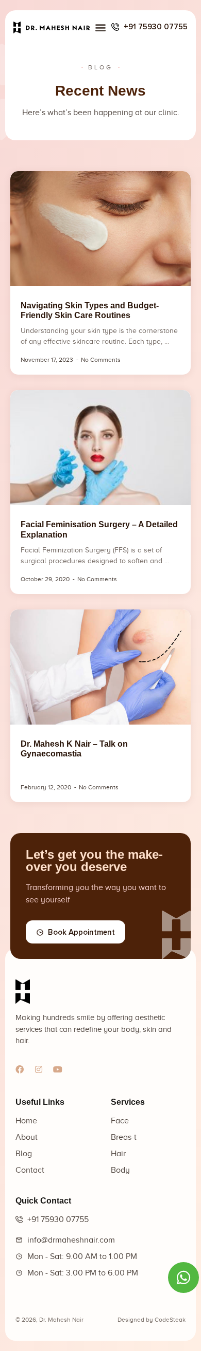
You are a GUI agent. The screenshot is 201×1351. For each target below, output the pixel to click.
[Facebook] (19, 1069)
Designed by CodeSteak (152, 1319)
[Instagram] (38, 1069)
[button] (100, 26)
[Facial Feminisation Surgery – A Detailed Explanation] (100, 447)
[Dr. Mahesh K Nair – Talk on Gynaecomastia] (100, 667)
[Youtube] (57, 1069)
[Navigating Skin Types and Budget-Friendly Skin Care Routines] (100, 228)
